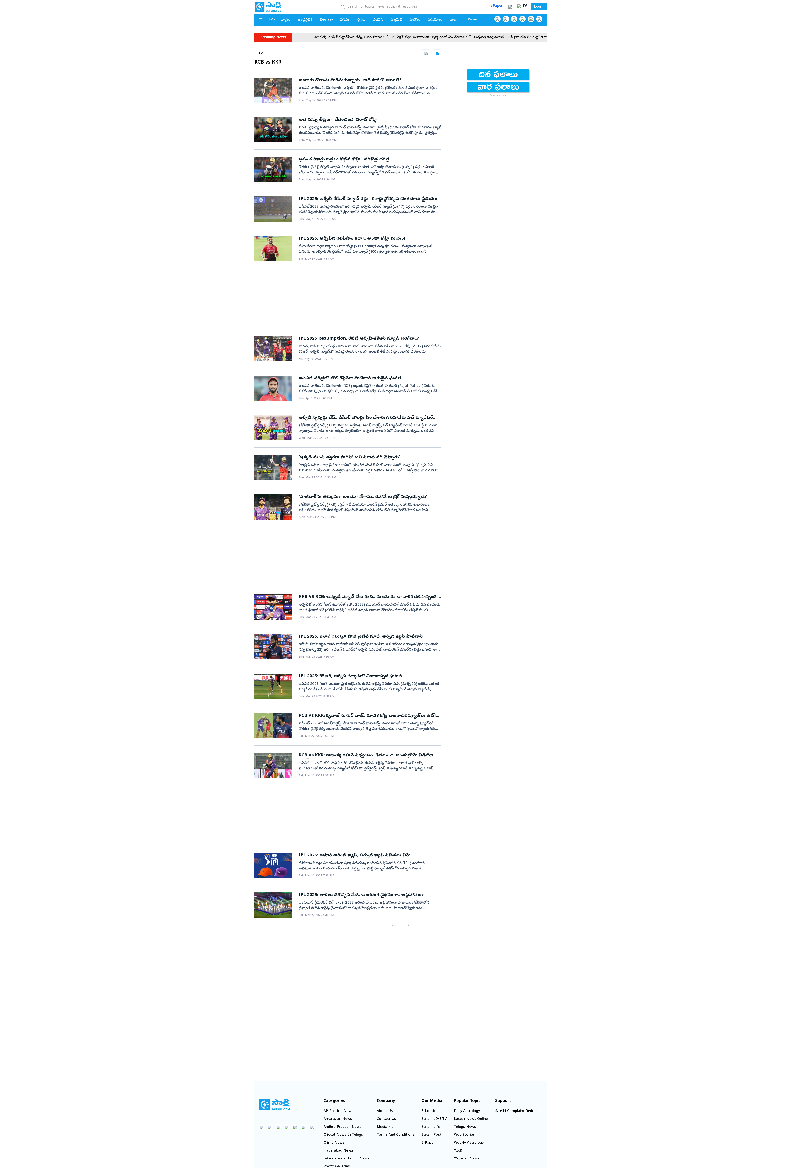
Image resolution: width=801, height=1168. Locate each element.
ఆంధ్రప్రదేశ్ (305, 20)
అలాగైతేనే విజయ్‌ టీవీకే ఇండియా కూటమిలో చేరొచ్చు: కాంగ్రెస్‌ (526, 37)
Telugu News (465, 1127)
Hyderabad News (338, 1150)
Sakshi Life (431, 1127)
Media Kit (385, 1127)
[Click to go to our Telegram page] (303, 1127)
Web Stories (464, 1135)
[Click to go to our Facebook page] (497, 19)
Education (430, 1111)
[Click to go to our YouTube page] (531, 19)
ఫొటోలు (414, 20)
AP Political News (338, 1111)
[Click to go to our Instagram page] (522, 19)
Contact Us (386, 1119)
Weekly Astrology (469, 1142)
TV (524, 6)
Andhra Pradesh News (342, 1127)
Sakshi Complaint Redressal (518, 1111)
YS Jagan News (466, 1158)
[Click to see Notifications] (510, 7)
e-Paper (470, 19)
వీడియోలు (435, 20)
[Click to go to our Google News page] (539, 19)
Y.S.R (458, 1150)
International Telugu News (346, 1158)
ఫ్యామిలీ (396, 20)
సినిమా (345, 20)
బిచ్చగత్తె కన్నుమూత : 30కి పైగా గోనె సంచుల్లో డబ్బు (438, 37)
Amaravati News (338, 1119)
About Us (385, 1111)
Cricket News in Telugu (343, 1135)
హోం (271, 19)
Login (538, 7)
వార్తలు (285, 20)
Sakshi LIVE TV (434, 1119)
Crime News (334, 1142)
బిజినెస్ (378, 20)
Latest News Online (471, 1119)
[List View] (437, 53)
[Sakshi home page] (274, 1104)
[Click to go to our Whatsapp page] (506, 19)
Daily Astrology (467, 1111)
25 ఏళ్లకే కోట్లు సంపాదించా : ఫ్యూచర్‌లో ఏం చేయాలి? (356, 37)
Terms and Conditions (395, 1135)
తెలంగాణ (326, 20)
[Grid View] (426, 53)
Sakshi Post (432, 1135)
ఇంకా (453, 20)
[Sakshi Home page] (268, 6)
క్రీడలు (361, 20)
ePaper (496, 6)
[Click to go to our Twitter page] (514, 19)
